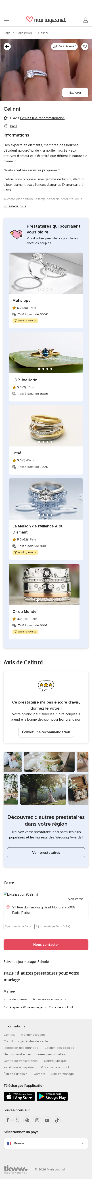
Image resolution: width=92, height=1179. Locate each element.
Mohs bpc (21, 300)
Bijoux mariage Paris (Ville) (53, 926)
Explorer (75, 92)
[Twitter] (17, 1120)
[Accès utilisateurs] (85, 20)
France (19, 1143)
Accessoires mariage (48, 999)
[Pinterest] (27, 1120)
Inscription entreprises (19, 1067)
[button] (46, 707)
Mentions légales (33, 1035)
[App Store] (19, 1100)
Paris (7, 33)
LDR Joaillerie (25, 379)
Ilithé (17, 453)
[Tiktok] (57, 1120)
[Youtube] (47, 1120)
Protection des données (21, 1048)
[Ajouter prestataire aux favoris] (84, 46)
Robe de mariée (15, 999)
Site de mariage (62, 1074)
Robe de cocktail (61, 1007)
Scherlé (43, 961)
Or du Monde (25, 611)
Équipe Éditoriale (15, 1074)
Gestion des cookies (59, 1048)
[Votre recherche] (7, 46)
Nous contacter (46, 944)
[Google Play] (52, 1100)
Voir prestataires (46, 852)
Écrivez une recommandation (46, 732)
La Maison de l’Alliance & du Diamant (38, 529)
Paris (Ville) (25, 33)
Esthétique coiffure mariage (23, 1007)
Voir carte (75, 899)
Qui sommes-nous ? (55, 1067)
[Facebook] (8, 1120)
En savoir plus (15, 206)
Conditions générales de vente (26, 1041)
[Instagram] (37, 1120)
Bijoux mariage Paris (18, 926)
